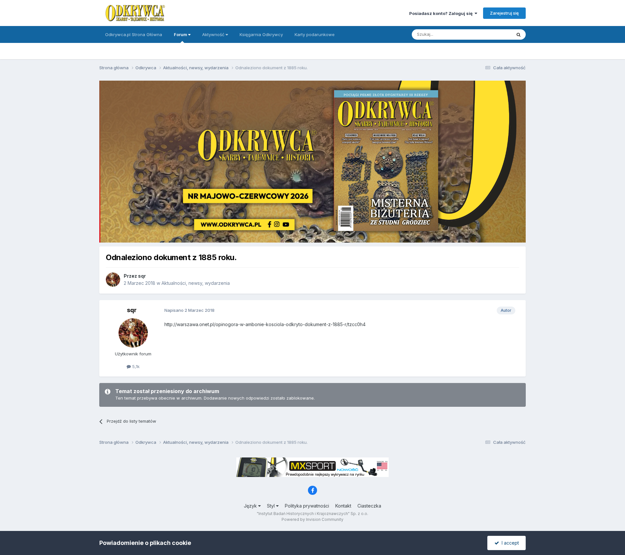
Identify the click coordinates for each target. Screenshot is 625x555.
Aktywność (214, 34)
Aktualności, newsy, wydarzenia (195, 283)
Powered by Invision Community (312, 519)
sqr (142, 276)
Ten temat (493, 34)
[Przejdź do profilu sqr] (113, 279)
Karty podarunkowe (315, 34)
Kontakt (343, 506)
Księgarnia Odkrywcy (261, 34)
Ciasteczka (369, 506)
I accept (509, 543)
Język (251, 506)
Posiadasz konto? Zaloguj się (442, 13)
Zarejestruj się (504, 13)
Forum (181, 34)
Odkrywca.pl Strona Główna (133, 34)
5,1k (135, 366)
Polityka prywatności (307, 506)
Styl (271, 506)
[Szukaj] (518, 34)
